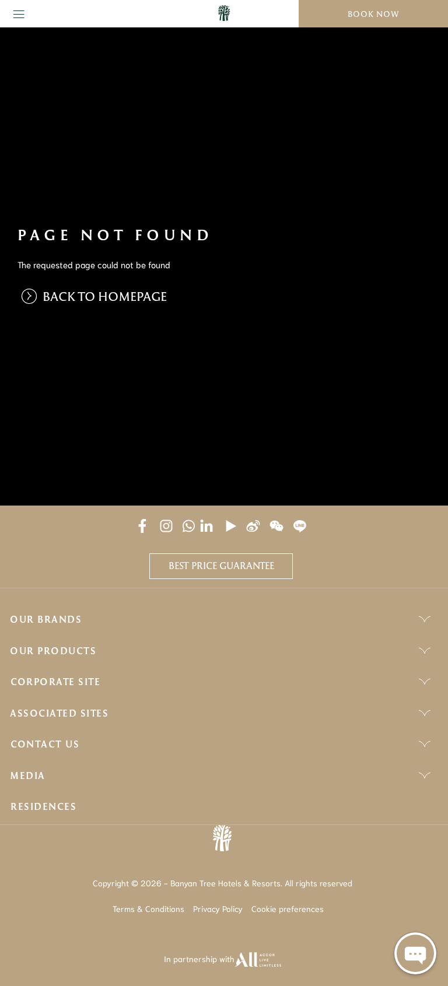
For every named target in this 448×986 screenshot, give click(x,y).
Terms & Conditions (148, 908)
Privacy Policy (218, 908)
